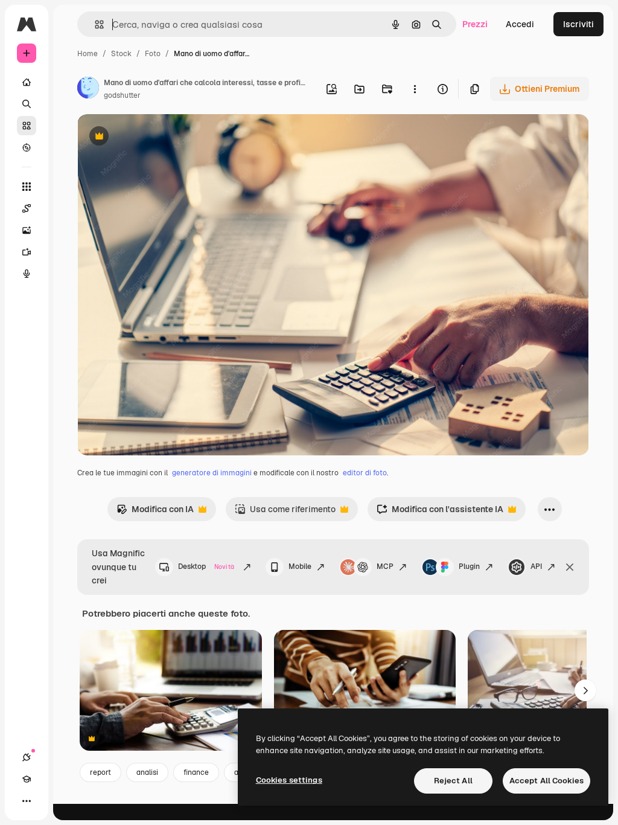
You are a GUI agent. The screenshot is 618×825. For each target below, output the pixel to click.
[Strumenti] (26, 186)
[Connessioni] (26, 757)
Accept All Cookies (546, 780)
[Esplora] (26, 147)
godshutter (122, 95)
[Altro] (26, 801)
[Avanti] (585, 690)
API (536, 566)
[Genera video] (26, 252)
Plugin (469, 566)
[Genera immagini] (26, 230)
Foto (153, 54)
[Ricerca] (26, 104)
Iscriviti (578, 24)
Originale (157, 137)
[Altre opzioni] (415, 89)
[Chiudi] (570, 567)
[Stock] (26, 125)
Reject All (453, 780)
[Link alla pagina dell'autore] (88, 89)
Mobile (299, 566)
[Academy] (26, 779)
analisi (147, 772)
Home (87, 54)
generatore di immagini (212, 473)
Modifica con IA (155, 512)
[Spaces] (26, 208)
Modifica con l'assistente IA (440, 512)
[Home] (26, 82)
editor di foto (365, 473)
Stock (121, 54)
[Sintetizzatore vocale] (26, 273)
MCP (385, 566)
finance (196, 772)
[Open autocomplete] (94, 24)
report (100, 772)
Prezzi (475, 24)
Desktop (206, 566)
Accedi (520, 24)
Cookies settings (289, 780)
